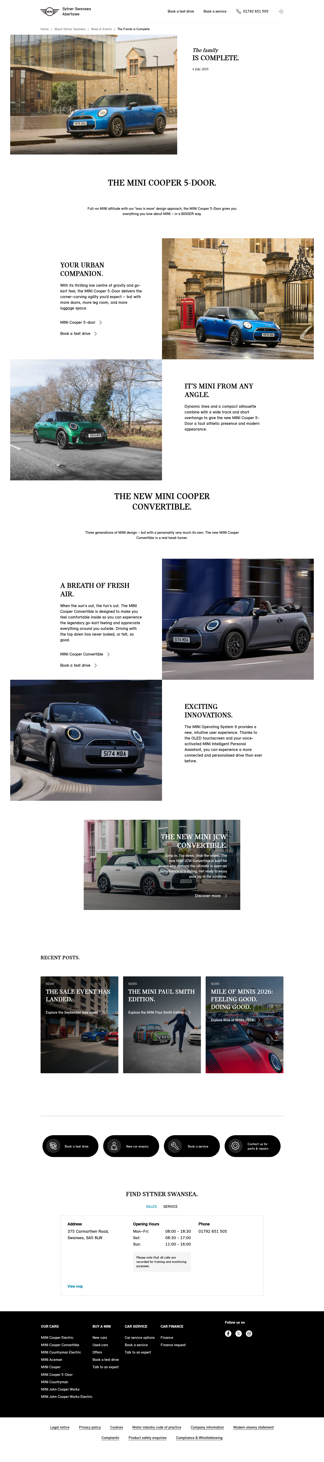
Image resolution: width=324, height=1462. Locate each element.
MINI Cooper (50, 1367)
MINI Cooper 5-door (77, 322)
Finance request (173, 1345)
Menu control (281, 12)
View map (75, 1286)
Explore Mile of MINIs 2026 (232, 1020)
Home (45, 29)
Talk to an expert (106, 1367)
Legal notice (59, 1427)
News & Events (101, 29)
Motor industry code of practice (156, 1427)
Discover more (208, 895)
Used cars (100, 1345)
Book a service (215, 11)
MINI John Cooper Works (60, 1389)
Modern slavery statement (253, 1427)
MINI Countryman (54, 1382)
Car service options (140, 1337)
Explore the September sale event (72, 1012)
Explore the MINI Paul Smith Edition (156, 1012)
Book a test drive (181, 11)
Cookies (116, 1427)
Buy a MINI (102, 1326)
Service (170, 1206)
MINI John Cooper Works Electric (67, 1396)
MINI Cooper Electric (57, 1337)
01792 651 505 (255, 11)
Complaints (110, 1437)
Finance (167, 1337)
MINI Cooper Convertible (81, 654)
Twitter (238, 1333)
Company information (207, 1427)
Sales (151, 1206)
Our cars (50, 1326)
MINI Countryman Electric (61, 1352)
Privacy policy (90, 1427)
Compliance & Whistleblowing (199, 1437)
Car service (136, 1326)
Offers (97, 1352)
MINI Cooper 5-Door (57, 1374)
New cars (100, 1337)
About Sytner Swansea (69, 29)
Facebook (228, 1333)
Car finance (172, 1326)
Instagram (249, 1333)
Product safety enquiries (148, 1437)
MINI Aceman (51, 1359)
